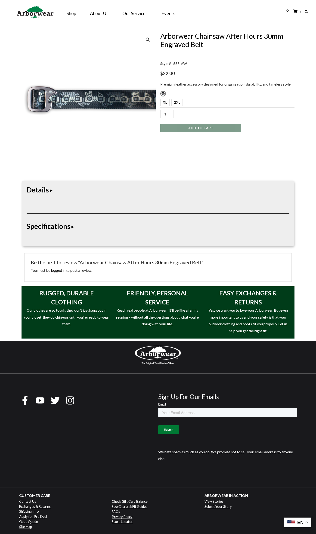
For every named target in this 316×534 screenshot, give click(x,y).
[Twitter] (55, 400)
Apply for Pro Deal (33, 516)
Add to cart (201, 128)
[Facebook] (25, 400)
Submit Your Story (218, 506)
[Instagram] (70, 400)
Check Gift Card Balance (130, 501)
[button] (148, 39)
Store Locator (122, 522)
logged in (58, 270)
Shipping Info (29, 511)
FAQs (116, 512)
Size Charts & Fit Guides (129, 506)
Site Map (25, 527)
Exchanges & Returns (35, 506)
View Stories (213, 501)
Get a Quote (28, 522)
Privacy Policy (122, 517)
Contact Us (27, 501)
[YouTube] (40, 400)
